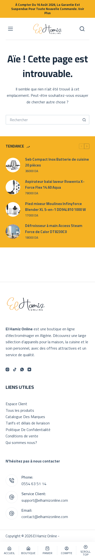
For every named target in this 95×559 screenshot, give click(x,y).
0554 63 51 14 (33, 483)
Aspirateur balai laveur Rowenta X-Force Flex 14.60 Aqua (55, 185)
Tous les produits (20, 410)
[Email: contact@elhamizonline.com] (12, 513)
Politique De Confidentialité (28, 429)
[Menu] (10, 28)
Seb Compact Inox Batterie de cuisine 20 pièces (57, 163)
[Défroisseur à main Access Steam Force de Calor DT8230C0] (13, 231)
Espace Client (16, 403)
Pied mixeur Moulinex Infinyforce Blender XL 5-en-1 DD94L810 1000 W (55, 207)
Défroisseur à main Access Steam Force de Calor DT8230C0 (53, 229)
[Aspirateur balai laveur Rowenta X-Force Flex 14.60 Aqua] (13, 187)
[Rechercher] (82, 28)
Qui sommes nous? (21, 442)
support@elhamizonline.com (44, 500)
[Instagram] (7, 369)
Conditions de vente (22, 436)
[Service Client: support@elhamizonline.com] (12, 497)
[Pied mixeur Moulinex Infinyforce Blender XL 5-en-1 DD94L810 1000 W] (13, 209)
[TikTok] (15, 369)
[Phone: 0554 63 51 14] (12, 480)
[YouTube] (29, 369)
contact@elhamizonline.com (44, 516)
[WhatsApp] (22, 369)
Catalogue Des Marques (25, 416)
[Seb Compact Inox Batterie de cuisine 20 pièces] (13, 165)
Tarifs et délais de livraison (28, 423)
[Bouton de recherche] (84, 120)
